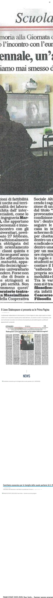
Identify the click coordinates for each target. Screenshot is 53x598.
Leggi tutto (37, 489)
